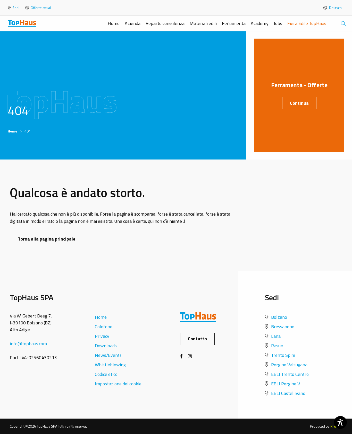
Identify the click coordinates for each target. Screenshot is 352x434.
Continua (299, 103)
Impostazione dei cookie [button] (118, 383)
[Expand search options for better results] (343, 23)
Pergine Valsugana (289, 364)
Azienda (132, 23)
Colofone (103, 326)
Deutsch (335, 7)
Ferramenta (234, 23)
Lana (276, 336)
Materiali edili (203, 23)
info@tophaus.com (28, 343)
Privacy (102, 336)
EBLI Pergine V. (285, 383)
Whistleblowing (110, 364)
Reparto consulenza (165, 23)
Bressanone (282, 326)
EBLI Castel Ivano (288, 393)
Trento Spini (283, 355)
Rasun (277, 345)
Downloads (106, 345)
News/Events (108, 355)
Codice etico (106, 374)
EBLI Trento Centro (290, 374)
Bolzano (279, 317)
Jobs (278, 23)
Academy (260, 23)
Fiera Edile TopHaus (306, 23)
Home (114, 23)
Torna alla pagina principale (47, 238)
